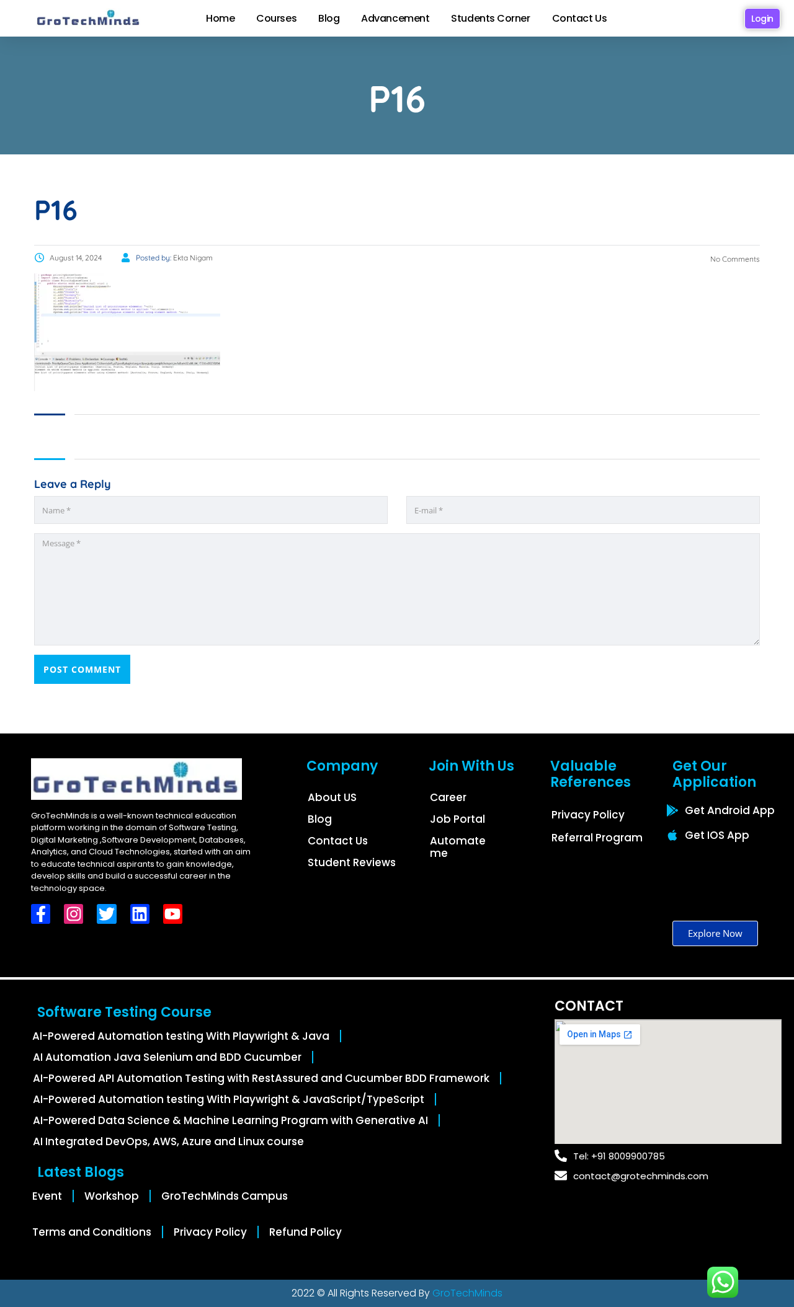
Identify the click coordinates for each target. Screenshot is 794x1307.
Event (47, 1196)
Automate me (458, 847)
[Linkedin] (139, 913)
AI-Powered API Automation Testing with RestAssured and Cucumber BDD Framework (261, 1078)
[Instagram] (73, 913)
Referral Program (597, 837)
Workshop (111, 1196)
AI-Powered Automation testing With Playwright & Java (180, 1036)
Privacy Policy (588, 814)
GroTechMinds (467, 1293)
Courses (276, 18)
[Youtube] (172, 913)
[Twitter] (106, 913)
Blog (328, 18)
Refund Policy (305, 1232)
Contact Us (579, 18)
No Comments (734, 259)
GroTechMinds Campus (224, 1196)
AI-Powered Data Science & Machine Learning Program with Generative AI (230, 1120)
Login (762, 18)
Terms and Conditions (91, 1232)
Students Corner (490, 18)
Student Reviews (352, 862)
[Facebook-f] (40, 913)
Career (448, 797)
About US (332, 797)
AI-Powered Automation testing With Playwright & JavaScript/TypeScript (228, 1099)
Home (220, 18)
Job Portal (457, 819)
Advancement (395, 18)
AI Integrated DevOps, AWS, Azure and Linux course (168, 1141)
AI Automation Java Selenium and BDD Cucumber (167, 1057)
